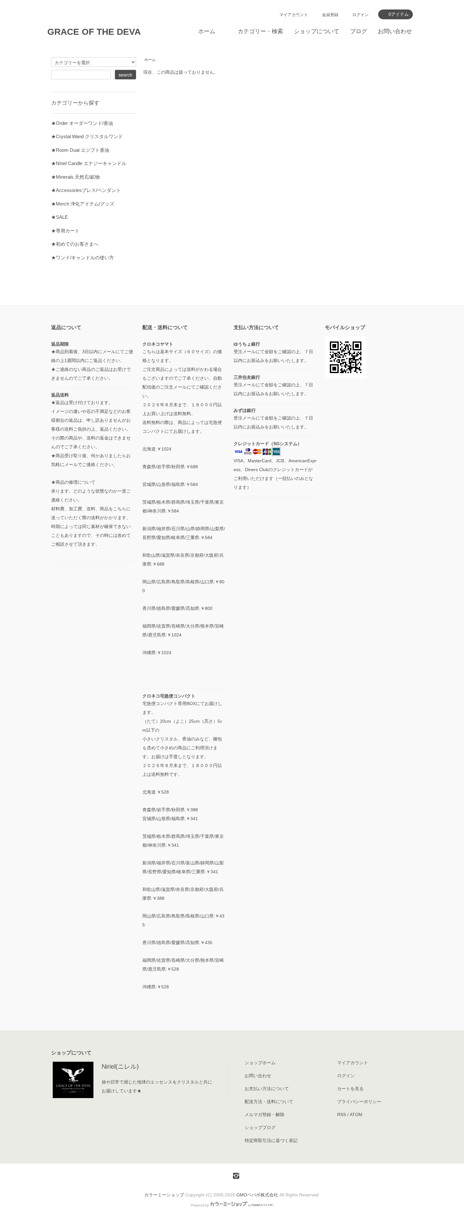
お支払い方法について (267, 1088)
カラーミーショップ (164, 1194)
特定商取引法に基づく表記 (271, 1140)
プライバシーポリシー (359, 1101)
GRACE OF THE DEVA (94, 32)
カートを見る (350, 1088)
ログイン (360, 14)
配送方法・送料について (269, 1101)
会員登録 (330, 14)
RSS (341, 1114)
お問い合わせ (395, 31)
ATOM (356, 1114)
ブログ (358, 31)
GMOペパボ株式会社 (257, 1194)
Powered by (200, 1205)
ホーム (206, 31)
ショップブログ (260, 1127)
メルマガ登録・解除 (264, 1114)
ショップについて (316, 31)
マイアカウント (293, 14)
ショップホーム (260, 1062)
